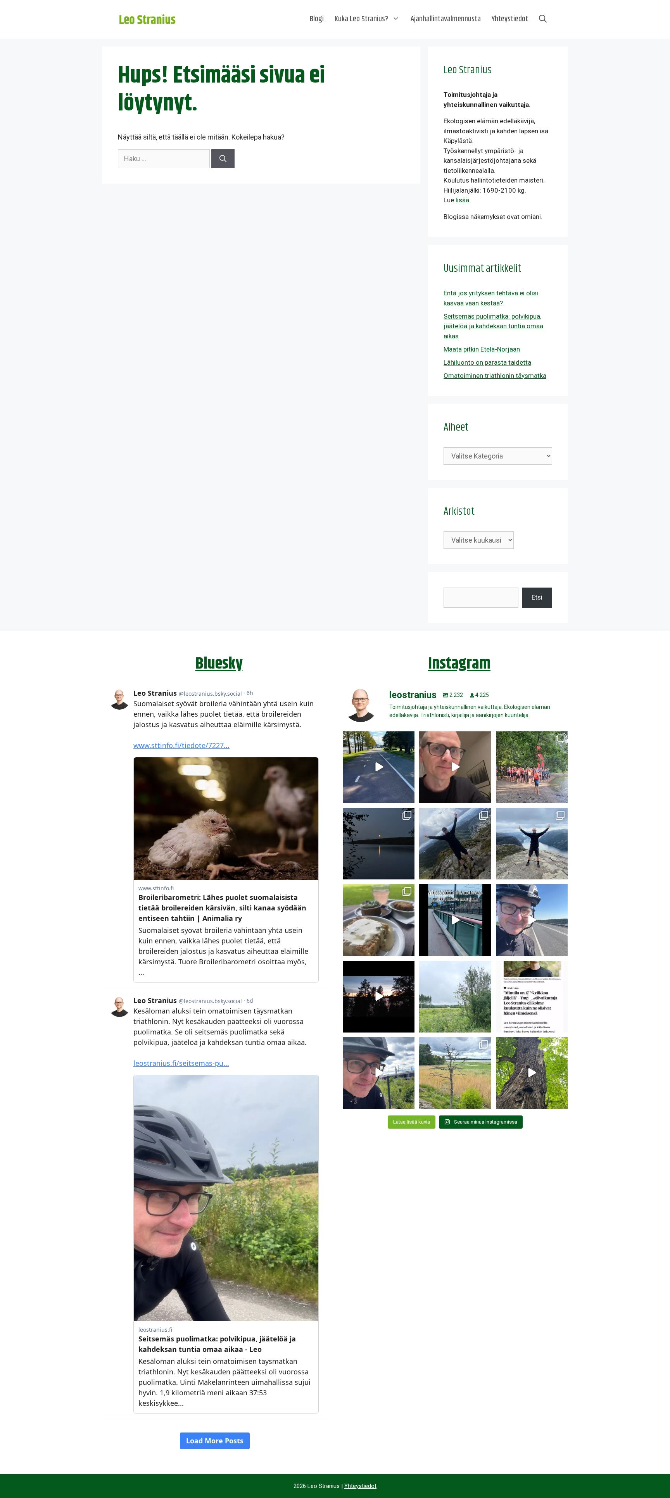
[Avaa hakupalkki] (543, 19)
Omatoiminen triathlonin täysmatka (495, 375)
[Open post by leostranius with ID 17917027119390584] (455, 1073)
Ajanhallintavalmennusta (446, 19)
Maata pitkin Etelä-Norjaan (482, 349)
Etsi (537, 597)
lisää (462, 200)
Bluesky (219, 664)
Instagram (459, 664)
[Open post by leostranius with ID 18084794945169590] (378, 997)
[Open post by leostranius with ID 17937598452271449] (532, 997)
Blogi (317, 19)
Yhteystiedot (510, 19)
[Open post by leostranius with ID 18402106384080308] (532, 920)
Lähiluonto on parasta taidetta (487, 362)
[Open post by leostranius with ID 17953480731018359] (378, 767)
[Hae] (223, 158)
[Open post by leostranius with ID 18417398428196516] (532, 843)
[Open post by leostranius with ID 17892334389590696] (455, 920)
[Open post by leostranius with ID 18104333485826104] (532, 1073)
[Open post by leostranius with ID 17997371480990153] (455, 767)
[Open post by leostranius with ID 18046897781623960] (378, 1073)
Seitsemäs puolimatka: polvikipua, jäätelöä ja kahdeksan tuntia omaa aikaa (493, 326)
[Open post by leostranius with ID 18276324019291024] (378, 843)
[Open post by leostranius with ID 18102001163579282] (532, 767)
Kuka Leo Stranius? (361, 19)
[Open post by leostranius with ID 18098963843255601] (378, 920)
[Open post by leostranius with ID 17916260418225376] (455, 843)
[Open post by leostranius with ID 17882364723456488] (455, 997)
